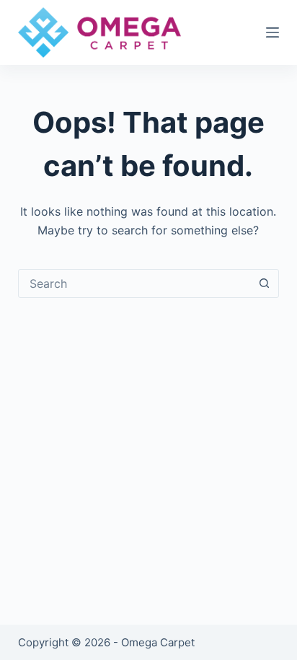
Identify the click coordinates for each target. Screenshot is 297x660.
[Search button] (263, 283)
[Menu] (272, 32)
